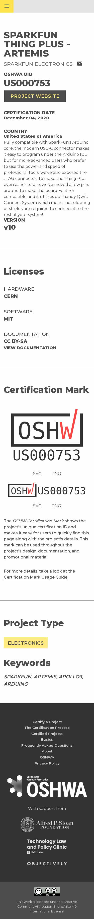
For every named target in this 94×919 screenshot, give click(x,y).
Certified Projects (47, 734)
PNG (56, 473)
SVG (37, 473)
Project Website (35, 96)
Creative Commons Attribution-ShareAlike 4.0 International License (47, 906)
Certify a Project (47, 722)
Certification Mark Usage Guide (35, 577)
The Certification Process (47, 728)
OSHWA (47, 757)
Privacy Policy (47, 763)
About (47, 751)
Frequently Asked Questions (47, 745)
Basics (47, 739)
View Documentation (30, 347)
